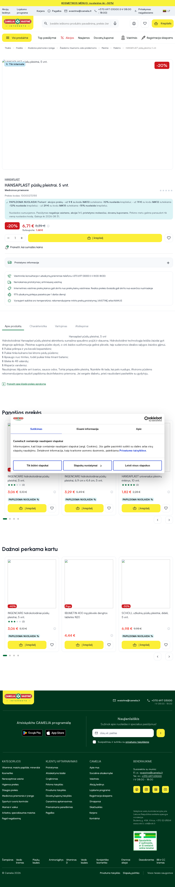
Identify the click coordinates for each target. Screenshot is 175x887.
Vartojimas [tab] (61, 326)
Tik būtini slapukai (37, 465)
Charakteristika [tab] (38, 326)
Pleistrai (105, 48)
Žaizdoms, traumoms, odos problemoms (78, 48)
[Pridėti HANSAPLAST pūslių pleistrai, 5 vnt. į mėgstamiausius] (169, 238)
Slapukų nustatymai (85, 465)
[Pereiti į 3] (14, 518)
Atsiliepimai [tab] (81, 326)
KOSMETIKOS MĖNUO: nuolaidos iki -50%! (87, 3)
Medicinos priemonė (17, 190)
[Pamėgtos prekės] (145, 23)
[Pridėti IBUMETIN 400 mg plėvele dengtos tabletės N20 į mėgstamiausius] (109, 645)
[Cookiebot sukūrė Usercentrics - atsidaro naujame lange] (147, 418)
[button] (147, 11)
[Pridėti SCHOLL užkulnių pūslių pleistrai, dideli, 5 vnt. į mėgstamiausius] (166, 645)
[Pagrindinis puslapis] (17, 23)
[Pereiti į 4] (18, 518)
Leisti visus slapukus (137, 465)
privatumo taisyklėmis (137, 741)
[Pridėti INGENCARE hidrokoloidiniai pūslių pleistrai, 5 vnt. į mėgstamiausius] (52, 508)
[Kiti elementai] (169, 520)
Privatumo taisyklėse (132, 450)
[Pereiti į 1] (5, 518)
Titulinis (8, 48)
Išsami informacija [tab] (88, 428)
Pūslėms (117, 48)
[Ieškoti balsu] (115, 23)
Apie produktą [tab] (13, 326)
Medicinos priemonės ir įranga (41, 48)
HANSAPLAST (12, 179)
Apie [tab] (139, 428)
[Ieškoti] (46, 23)
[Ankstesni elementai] (159, 520)
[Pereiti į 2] (10, 518)
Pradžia (19, 48)
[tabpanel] (87, 358)
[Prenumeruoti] (161, 733)
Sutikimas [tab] (36, 428)
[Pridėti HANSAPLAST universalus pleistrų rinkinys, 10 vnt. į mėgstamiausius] (166, 508)
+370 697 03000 (162, 700)
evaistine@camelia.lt (151, 772)
